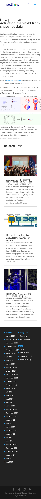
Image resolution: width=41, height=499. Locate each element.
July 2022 (9, 437)
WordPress (21, 496)
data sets (9, 80)
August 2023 (10, 420)
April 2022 (9, 441)
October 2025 (11, 346)
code (19, 80)
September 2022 (12, 430)
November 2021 (12, 451)
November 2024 (12, 378)
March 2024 (10, 406)
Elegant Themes (21, 493)
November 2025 (12, 343)
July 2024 (9, 392)
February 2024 (11, 409)
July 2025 (9, 357)
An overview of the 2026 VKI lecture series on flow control (19, 181)
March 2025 (10, 364)
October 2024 (11, 381)
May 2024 (9, 399)
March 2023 (10, 427)
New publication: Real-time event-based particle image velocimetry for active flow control (18, 238)
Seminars (23, 336)
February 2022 (11, 444)
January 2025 (11, 371)
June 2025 (9, 360)
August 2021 (10, 455)
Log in (22, 349)
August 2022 (10, 434)
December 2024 (12, 374)
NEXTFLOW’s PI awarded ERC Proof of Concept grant (18, 295)
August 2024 (10, 388)
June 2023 (9, 423)
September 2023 (12, 416)
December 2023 (12, 413)
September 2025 (12, 350)
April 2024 (9, 402)
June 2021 (9, 458)
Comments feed (26, 356)
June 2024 (9, 395)
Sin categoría (25, 339)
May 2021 (9, 462)
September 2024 (12, 385)
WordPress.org (25, 360)
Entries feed (24, 353)
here (24, 83)
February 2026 (11, 339)
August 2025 (10, 353)
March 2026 (10, 336)
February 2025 (11, 367)
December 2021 (12, 448)
